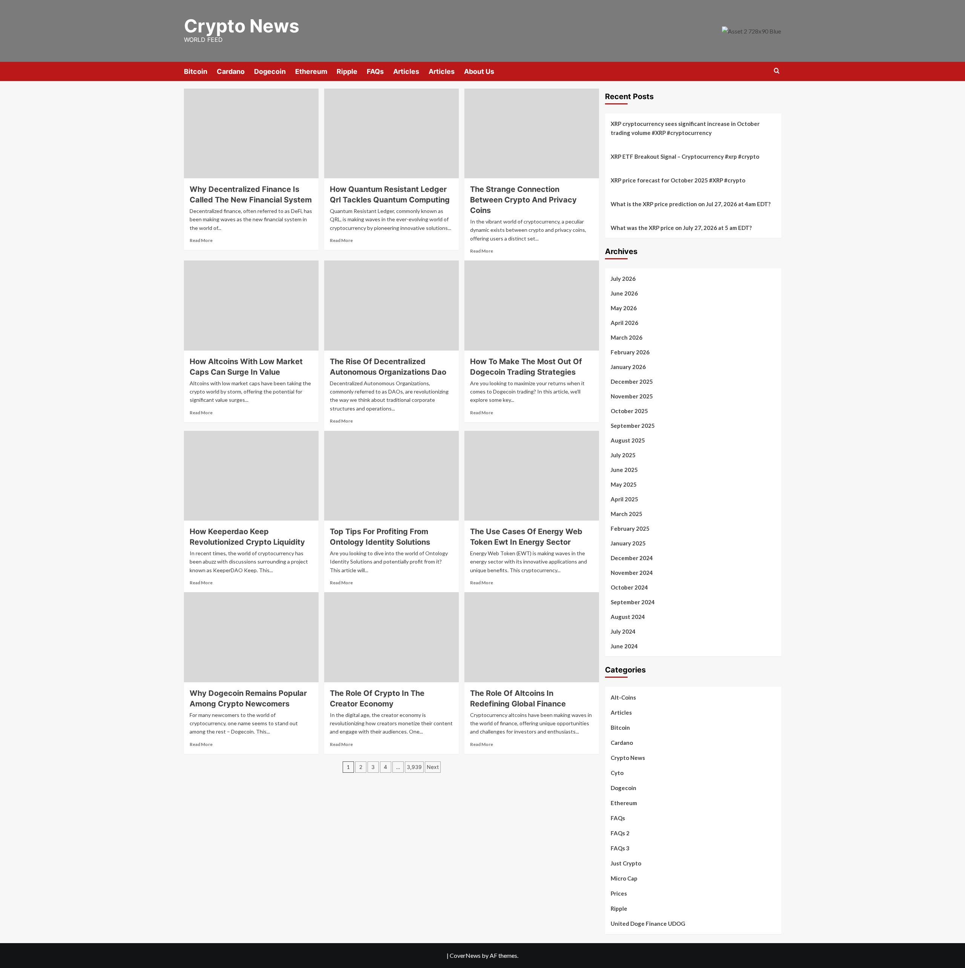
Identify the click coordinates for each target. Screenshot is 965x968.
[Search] (776, 71)
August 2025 (628, 440)
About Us (479, 71)
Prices (619, 893)
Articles (406, 71)
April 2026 (624, 322)
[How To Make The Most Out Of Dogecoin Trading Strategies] (531, 305)
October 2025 (629, 410)
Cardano (231, 71)
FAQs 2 (620, 833)
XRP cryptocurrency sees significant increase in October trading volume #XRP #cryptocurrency (685, 128)
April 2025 (624, 499)
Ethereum (311, 71)
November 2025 (632, 396)
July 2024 (623, 631)
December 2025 (632, 381)
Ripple (347, 71)
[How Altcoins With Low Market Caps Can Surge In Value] (251, 305)
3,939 (414, 767)
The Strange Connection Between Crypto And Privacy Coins (523, 200)
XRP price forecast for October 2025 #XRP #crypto (678, 180)
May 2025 (624, 484)
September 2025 (633, 425)
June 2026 (624, 293)
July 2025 (623, 455)
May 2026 (624, 308)
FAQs (375, 71)
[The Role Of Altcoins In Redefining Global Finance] (531, 637)
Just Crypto (626, 863)
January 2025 (628, 543)
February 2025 (630, 528)
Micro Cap (624, 878)
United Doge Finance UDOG (648, 923)
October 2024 (629, 587)
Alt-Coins (623, 697)
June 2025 (624, 469)
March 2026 (626, 337)
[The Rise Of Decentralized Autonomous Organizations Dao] (391, 305)
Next (433, 767)
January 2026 (628, 366)
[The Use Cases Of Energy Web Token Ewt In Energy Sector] (531, 476)
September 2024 (633, 602)
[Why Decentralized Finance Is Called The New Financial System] (251, 133)
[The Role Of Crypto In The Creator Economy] (391, 637)
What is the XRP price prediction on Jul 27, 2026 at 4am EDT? (690, 204)
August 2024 (628, 616)
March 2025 (626, 513)
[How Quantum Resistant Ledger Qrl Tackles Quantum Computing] (391, 133)
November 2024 (632, 572)
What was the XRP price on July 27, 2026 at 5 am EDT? (681, 227)
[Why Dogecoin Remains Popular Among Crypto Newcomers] (251, 637)
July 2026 (623, 278)
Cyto (617, 772)
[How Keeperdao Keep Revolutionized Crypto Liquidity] (251, 476)
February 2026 (630, 352)
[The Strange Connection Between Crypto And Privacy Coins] (531, 133)
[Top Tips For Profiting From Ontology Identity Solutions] (391, 476)
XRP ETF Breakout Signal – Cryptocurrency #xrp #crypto (685, 156)
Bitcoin (195, 71)
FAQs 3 (620, 848)
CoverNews (465, 955)
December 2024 (632, 557)
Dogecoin (270, 71)
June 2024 (624, 646)
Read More (201, 240)
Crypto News (241, 26)
